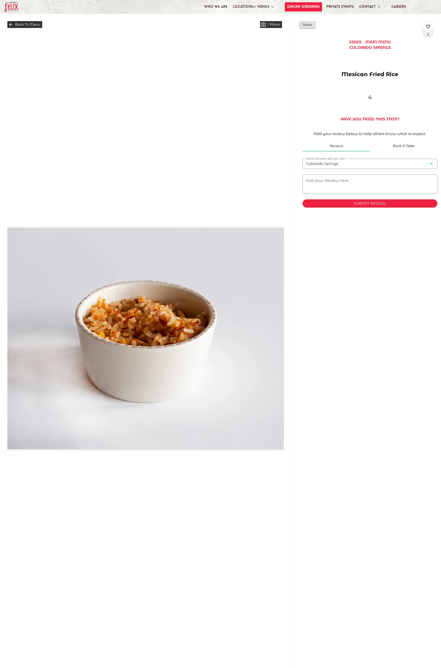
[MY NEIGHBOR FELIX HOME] (24, 7)
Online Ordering (303, 7)
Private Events (340, 7)
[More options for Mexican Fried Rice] (428, 26)
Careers (398, 7)
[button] (254, 6)
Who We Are (215, 7)
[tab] (336, 145)
